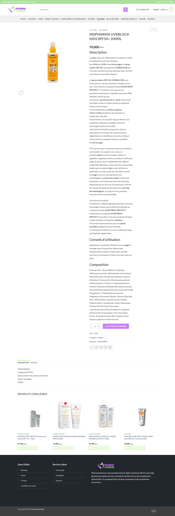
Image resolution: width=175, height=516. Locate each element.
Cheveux (32, 19)
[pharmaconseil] (18, 9)
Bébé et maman (52, 19)
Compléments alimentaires (73, 19)
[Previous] (18, 426)
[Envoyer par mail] (101, 347)
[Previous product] (155, 29)
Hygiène (91, 19)
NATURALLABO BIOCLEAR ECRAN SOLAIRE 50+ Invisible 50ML (138, 437)
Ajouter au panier (115, 326)
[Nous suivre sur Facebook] (167, 2)
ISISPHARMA (102, 342)
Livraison (60, 475)
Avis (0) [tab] (34, 363)
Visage (23, 19)
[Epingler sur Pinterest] (106, 347)
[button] (142, 9)
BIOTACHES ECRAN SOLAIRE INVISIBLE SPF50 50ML (69, 437)
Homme (142, 19)
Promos (151, 19)
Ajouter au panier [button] (28, 448)
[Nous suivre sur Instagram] (169, 2)
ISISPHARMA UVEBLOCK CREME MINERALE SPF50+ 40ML (102, 437)
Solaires (101, 19)
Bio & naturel (112, 19)
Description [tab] (23, 363)
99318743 (160, 2)
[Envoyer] (125, 9)
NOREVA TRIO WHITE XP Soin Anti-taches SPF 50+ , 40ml (32, 437)
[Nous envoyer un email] (172, 2)
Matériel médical (129, 19)
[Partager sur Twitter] (96, 347)
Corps (40, 19)
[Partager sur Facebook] (92, 347)
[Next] (157, 426)
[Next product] (151, 29)
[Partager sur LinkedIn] (110, 347)
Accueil (93, 30)
